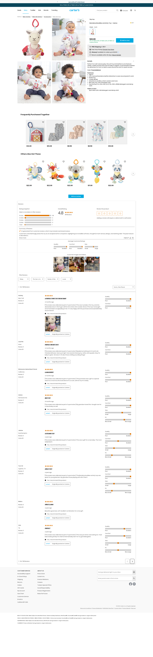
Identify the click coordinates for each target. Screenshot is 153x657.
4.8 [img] (132, 23)
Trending (54, 10)
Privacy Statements (97, 608)
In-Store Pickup (22, 576)
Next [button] (133, 134)
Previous (57, 1)
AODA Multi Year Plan (108, 608)
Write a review (76, 196)
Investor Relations (43, 579)
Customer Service (23, 596)
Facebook (130, 584)
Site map (133, 608)
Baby (25, 10)
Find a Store (41, 574)
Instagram (134, 584)
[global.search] (134, 578)
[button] (34, 39)
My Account (21, 591)
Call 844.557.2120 (22, 602)
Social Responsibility (43, 588)
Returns (19, 582)
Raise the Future (42, 593)
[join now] (134, 572)
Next (95, 1)
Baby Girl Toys (57, 16)
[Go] (117, 10)
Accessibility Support (23, 574)
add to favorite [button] (43, 122)
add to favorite (83, 21)
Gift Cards (20, 588)
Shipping (20, 579)
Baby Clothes (26, 16)
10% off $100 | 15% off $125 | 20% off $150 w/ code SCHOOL (76, 5)
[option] (35, 134)
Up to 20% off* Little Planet (77, 2)
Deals (19, 10)
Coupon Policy (118, 608)
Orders (19, 585)
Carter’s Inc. (41, 576)
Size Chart (20, 593)
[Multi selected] (93, 32)
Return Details (116, 55)
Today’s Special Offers (44, 585)
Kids (39, 10)
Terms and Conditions (85, 608)
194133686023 (96, 70)
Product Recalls (126, 608)
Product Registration (43, 591)
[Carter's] (75, 11)
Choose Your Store (108, 49)
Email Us (20, 599)
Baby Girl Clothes (37, 16)
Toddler (32, 10)
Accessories (47, 16)
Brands (46, 10)
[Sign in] (131, 10)
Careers (39, 582)
